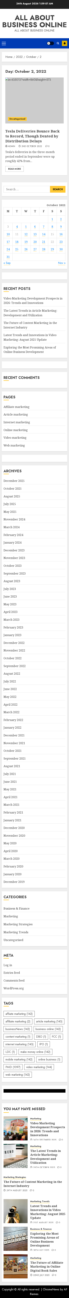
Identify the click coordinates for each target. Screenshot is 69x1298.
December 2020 (14, 828)
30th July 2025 (41, 1250)
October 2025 (13, 489)
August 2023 (12, 581)
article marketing (49, 1021)
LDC (10, 1052)
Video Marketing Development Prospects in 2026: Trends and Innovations (33, 300)
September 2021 (15, 758)
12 (26, 234)
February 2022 (13, 720)
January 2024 (12, 542)
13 (35, 234)
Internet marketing (17, 422)
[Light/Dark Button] (50, 43)
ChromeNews (51, 1289)
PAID (13, 1067)
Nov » (61, 263)
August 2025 (12, 496)
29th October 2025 (44, 1167)
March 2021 (11, 805)
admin (11, 146)
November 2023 (14, 558)
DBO (41, 1037)
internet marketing (19, 1044)
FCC (56, 1037)
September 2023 (15, 573)
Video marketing (15, 438)
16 (61, 234)
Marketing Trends (16, 932)
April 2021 (11, 797)
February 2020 (13, 866)
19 (26, 242)
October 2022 (13, 658)
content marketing (17, 1037)
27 (35, 249)
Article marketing (16, 414)
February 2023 (13, 627)
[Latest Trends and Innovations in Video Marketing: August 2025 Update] (16, 1211)
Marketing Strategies (18, 924)
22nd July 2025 (41, 1275)
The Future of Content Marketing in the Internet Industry (33, 1184)
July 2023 (10, 589)
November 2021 (14, 743)
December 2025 (14, 481)
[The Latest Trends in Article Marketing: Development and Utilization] (16, 1156)
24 (8, 249)
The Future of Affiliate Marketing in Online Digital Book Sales (46, 1267)
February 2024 (13, 535)
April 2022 (11, 704)
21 (43, 242)
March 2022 (11, 712)
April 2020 (11, 851)
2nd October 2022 (32, 146)
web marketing (17, 1075)
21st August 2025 (43, 1222)
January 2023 (12, 635)
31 (8, 257)
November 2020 (14, 836)
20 (35, 242)
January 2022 (12, 727)
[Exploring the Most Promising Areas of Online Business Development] (16, 1239)
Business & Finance (17, 908)
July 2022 (10, 681)
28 (43, 249)
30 (61, 249)
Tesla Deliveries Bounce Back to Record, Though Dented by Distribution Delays (32, 136)
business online (48, 1029)
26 (26, 249)
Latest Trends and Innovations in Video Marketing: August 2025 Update (47, 1212)
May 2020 (10, 843)
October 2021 (13, 751)
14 (43, 234)
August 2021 (12, 766)
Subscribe (64, 43)
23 (61, 242)
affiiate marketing (19, 1014)
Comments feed (14, 980)
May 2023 (10, 604)
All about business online (34, 21)
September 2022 (15, 666)
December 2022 (14, 643)
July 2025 (10, 504)
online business (49, 1059)
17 (8, 242)
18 (16, 242)
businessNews (17, 1029)
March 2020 (11, 859)
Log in (8, 965)
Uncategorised (17, 118)
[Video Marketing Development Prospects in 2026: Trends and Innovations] (16, 1128)
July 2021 (10, 774)
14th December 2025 (44, 1140)
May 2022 (10, 697)
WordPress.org (14, 988)
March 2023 (11, 620)
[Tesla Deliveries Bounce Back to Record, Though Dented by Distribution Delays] (34, 100)
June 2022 (10, 689)
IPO (43, 1044)
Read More (14, 169)
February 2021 (13, 812)
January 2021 (12, 820)
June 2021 (10, 782)
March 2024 (11, 527)
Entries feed (12, 973)
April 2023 (11, 612)
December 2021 (14, 735)
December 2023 (14, 550)
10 (8, 234)
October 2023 (13, 566)
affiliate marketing (17, 1021)
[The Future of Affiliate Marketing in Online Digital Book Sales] (16, 1266)
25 (16, 249)
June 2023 (10, 596)
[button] (4, 43)
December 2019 (14, 882)
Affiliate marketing (17, 407)
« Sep (7, 263)
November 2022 (14, 650)
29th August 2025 (17, 1190)
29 (52, 249)
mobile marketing (19, 1059)
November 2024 (14, 519)
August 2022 (12, 674)
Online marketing (16, 430)
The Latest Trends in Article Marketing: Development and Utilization (45, 1157)
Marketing (11, 916)
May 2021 (10, 789)
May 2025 (10, 512)
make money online (35, 1052)
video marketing (39, 1067)
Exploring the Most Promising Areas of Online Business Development (44, 1239)
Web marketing (14, 445)
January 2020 (12, 874)
